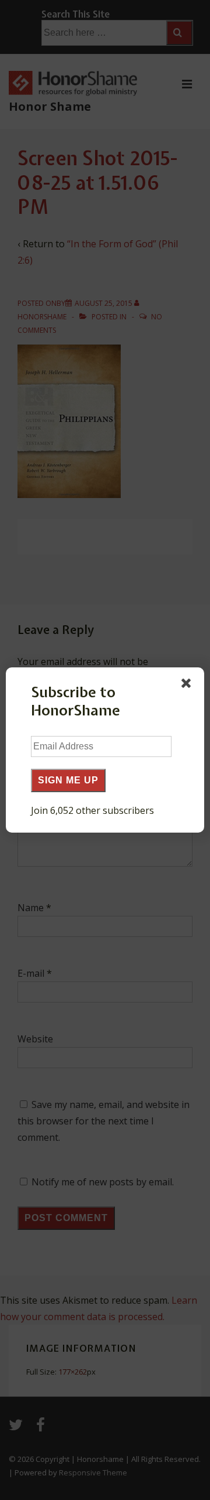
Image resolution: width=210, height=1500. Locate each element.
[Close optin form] (188, 686)
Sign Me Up (68, 780)
